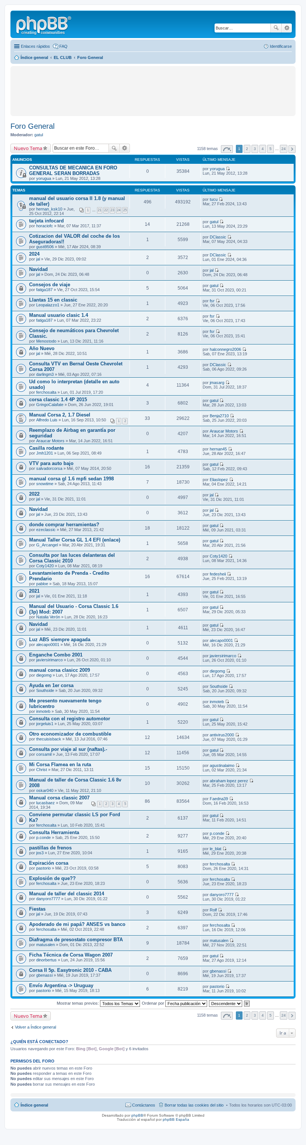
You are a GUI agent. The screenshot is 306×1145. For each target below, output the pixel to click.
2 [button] (247, 149)
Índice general (34, 1105)
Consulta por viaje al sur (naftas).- (68, 749)
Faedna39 (219, 798)
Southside (45, 690)
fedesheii (218, 574)
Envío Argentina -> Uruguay (61, 985)
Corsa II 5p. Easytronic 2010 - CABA (70, 970)
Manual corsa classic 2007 (59, 798)
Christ (41, 769)
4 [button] (263, 149)
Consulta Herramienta (54, 832)
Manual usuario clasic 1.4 (58, 315)
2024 (34, 254)
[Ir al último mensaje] (228, 168)
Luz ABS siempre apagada (59, 639)
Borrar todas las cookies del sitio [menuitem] (194, 1105)
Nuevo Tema (28, 148)
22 (106, 210)
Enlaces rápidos (35, 46)
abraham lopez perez (229, 781)
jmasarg (217, 382)
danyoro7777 (48, 898)
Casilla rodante (46, 448)
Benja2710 (219, 416)
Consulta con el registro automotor (69, 718)
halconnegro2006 (225, 349)
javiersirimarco (49, 660)
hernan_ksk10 (49, 209)
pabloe (42, 583)
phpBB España (176, 1119)
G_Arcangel (47, 545)
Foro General (32, 126)
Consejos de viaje (49, 284)
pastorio (43, 868)
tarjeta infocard (46, 221)
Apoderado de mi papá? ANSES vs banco (77, 924)
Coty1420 (45, 566)
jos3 (40, 853)
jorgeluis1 (44, 723)
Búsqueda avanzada (287, 28)
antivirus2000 (222, 735)
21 (100, 210)
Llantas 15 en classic (53, 300)
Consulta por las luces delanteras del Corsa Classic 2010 (72, 558)
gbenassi (44, 975)
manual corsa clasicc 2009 (59, 670)
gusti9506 (45, 246)
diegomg (43, 675)
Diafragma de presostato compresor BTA (76, 939)
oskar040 (44, 790)
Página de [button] (227, 149)
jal (38, 259)
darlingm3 (45, 374)
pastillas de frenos (50, 848)
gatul (38, 134)
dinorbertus (46, 960)
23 (112, 210)
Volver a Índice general (35, 1027)
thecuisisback (48, 739)
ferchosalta (46, 392)
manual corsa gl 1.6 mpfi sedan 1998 (71, 478)
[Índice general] (44, 24)
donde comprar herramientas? (64, 524)
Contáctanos (143, 1105)
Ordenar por (153, 1003)
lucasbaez (45, 803)
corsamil (43, 754)
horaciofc (44, 226)
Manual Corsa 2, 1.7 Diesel (59, 415)
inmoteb (43, 711)
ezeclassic (46, 529)
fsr (212, 301)
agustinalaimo (222, 765)
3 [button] (255, 149)
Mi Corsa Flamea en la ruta (60, 764)
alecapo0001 (47, 644)
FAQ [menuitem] (63, 46)
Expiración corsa (48, 863)
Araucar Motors (50, 441)
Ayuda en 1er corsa (51, 685)
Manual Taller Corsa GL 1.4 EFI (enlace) (74, 540)
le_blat (215, 848)
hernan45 (218, 449)
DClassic (218, 237)
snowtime (44, 483)
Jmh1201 (44, 453)
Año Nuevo (41, 348)
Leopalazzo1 (47, 305)
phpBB (137, 1115)
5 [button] (270, 149)
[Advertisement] (64, 79)
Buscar (276, 28)
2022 (34, 494)
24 (119, 210)
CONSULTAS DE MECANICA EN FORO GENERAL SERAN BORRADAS (73, 170)
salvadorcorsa (49, 468)
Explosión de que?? (52, 878)
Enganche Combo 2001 (55, 655)
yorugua (43, 178)
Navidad (38, 269)
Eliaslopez (219, 479)
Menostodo (46, 341)
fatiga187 (44, 289)
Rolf (213, 910)
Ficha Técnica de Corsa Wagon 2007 (71, 955)
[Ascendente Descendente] (226, 1003)
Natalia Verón (48, 617)
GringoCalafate (49, 404)
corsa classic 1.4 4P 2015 (58, 399)
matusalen (45, 944)
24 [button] (283, 149)
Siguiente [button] (292, 149)
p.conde (43, 837)
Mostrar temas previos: (78, 1003)
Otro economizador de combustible (70, 734)
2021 (34, 591)
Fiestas (37, 909)
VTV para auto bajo (51, 463)
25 (125, 210)
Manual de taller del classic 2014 (66, 893)
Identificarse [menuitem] (281, 46)
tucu (214, 199)
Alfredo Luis (46, 420)
